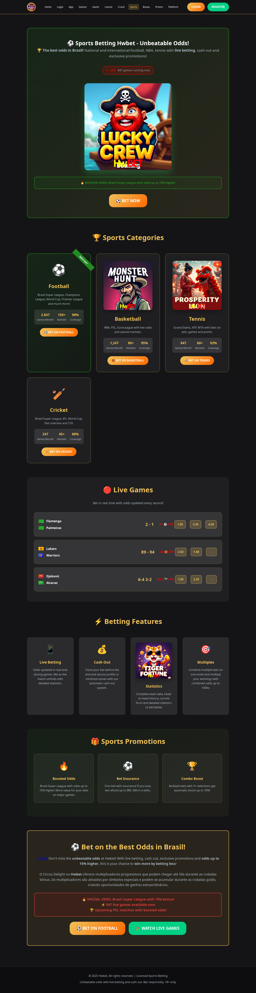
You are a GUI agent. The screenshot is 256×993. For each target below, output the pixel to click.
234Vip (42, 858)
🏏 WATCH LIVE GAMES (157, 928)
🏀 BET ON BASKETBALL (128, 360)
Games (83, 7)
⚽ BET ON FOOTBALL (59, 332)
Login (60, 7)
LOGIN (196, 7)
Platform (173, 7)
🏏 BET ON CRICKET (59, 452)
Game (95, 7)
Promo (159, 7)
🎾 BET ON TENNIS (197, 360)
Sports (133, 7)
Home (48, 7)
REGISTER (218, 7)
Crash (121, 7)
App (71, 7)
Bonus (146, 7)
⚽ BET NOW (128, 200)
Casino (108, 7)
